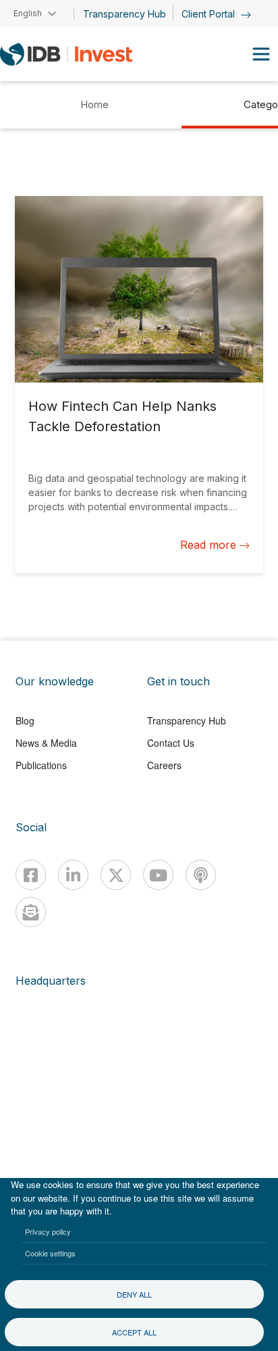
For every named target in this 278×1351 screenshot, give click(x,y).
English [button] (27, 13)
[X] (116, 875)
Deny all (134, 1294)
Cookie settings (50, 1253)
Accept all (134, 1332)
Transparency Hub (124, 14)
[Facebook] (31, 875)
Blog (25, 720)
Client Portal (210, 14)
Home (94, 104)
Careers (164, 765)
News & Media (46, 743)
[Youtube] (158, 875)
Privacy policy (48, 1231)
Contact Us (170, 743)
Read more (208, 544)
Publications (41, 765)
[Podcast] (201, 875)
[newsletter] (31, 912)
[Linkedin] (73, 875)
